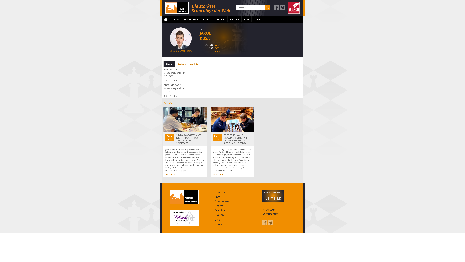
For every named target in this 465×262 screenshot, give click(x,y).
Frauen (234, 19)
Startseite (166, 19)
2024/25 (194, 63)
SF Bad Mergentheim (181, 50)
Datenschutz (270, 214)
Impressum (269, 209)
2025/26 (182, 63)
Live (246, 19)
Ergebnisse (191, 19)
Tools (258, 19)
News (175, 19)
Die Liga (220, 19)
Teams (207, 19)
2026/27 (169, 63)
